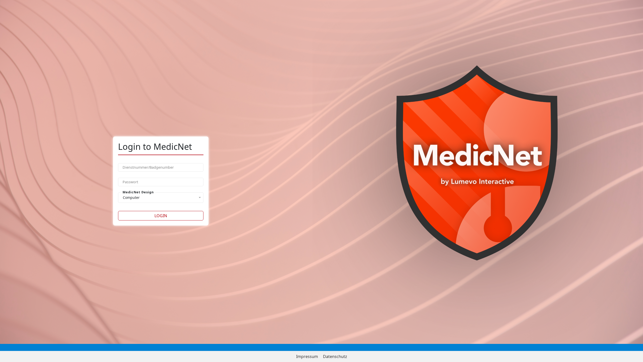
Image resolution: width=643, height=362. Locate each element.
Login (160, 215)
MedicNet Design (138, 192)
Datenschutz (335, 356)
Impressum (307, 356)
